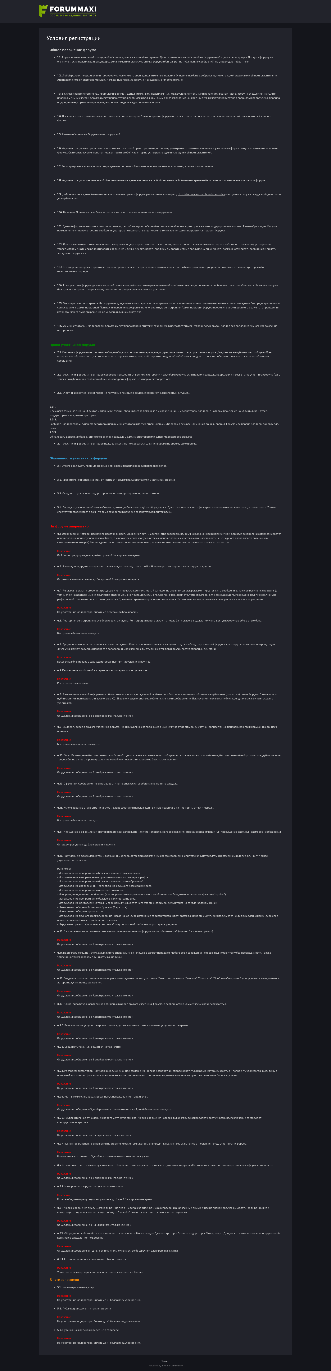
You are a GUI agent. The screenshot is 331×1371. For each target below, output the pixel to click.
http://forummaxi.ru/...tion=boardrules (201, 194)
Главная (165, 25)
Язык (164, 1361)
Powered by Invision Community (166, 1365)
